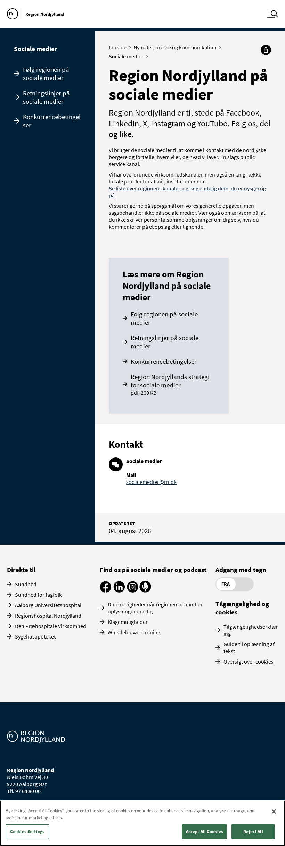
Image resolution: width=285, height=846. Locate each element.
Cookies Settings (27, 832)
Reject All (253, 832)
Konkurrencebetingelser (52, 120)
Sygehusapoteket (35, 636)
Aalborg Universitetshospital (48, 605)
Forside (118, 47)
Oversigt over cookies (248, 661)
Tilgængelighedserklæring (250, 630)
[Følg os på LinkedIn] (119, 590)
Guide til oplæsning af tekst (249, 648)
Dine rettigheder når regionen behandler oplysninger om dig (155, 608)
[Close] (274, 811)
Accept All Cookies (204, 832)
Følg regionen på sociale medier (46, 73)
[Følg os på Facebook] (105, 590)
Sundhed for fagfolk (38, 594)
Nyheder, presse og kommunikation (175, 47)
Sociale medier (35, 49)
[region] (142, 823)
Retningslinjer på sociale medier (46, 97)
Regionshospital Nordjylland (48, 615)
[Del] (266, 50)
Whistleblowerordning (134, 632)
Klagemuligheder (128, 621)
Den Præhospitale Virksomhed (50, 625)
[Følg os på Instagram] (132, 590)
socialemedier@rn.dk (151, 481)
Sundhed (25, 584)
